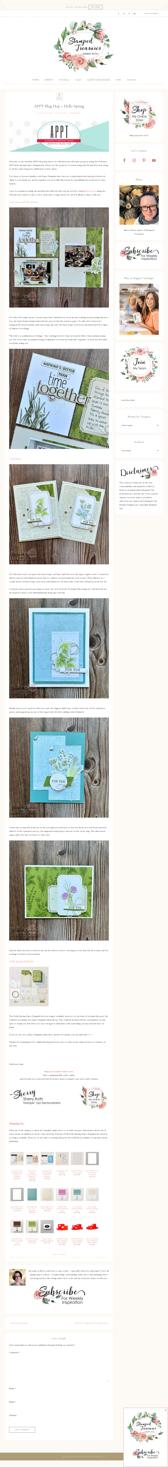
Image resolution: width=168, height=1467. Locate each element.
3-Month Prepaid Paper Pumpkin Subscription (62, 1241)
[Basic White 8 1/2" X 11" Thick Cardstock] (92, 1164)
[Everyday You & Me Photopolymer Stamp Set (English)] (17, 1164)
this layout (91, 191)
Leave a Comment (59, 1254)
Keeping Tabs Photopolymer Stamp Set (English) (47, 1174)
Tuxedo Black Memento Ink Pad (47, 1240)
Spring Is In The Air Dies (62, 1172)
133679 (32, 1212)
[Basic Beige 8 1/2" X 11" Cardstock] (47, 1200)
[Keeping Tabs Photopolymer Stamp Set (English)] (47, 1164)
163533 (47, 1178)
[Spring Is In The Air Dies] (62, 1164)
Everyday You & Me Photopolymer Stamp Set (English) (17, 1174)
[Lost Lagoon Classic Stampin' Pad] (77, 1200)
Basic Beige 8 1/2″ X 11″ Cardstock (47, 1208)
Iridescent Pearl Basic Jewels (77, 1172)
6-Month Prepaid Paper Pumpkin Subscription (77, 1241)
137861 (92, 1244)
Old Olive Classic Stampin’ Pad (32, 1240)
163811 (62, 1212)
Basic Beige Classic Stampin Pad (92, 1208)
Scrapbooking (75, 113)
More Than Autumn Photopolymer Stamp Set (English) (32, 1174)
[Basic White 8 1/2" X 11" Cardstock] (17, 1200)
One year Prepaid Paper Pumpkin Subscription (92, 1241)
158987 (77, 1175)
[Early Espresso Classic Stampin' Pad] (17, 1232)
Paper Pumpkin (61, 113)
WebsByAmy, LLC (98, 1456)
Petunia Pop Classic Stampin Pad (62, 1208)
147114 (17, 1244)
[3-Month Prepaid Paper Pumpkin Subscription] (62, 1232)
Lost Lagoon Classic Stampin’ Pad (77, 1208)
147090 (32, 1243)
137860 (77, 1244)
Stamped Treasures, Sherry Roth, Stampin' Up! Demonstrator (84, 46)
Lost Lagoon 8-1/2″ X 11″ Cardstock (32, 1208)
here (90, 1034)
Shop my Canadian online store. (59, 1071)
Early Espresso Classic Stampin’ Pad (17, 1241)
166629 (17, 1178)
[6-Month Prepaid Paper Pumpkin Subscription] (77, 1232)
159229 (92, 1177)
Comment (14, 1352)
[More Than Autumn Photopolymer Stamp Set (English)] (32, 1164)
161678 (77, 1212)
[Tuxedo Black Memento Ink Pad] (47, 1232)
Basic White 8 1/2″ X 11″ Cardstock (17, 1208)
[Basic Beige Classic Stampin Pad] (92, 1200)
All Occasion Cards (44, 113)
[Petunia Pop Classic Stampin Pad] (62, 1200)
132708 (47, 1243)
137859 (62, 1244)
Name (12, 1388)
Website (13, 1415)
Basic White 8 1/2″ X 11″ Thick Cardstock (92, 1173)
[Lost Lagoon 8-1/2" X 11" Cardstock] (32, 1200)
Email (12, 1402)
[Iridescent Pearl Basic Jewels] (77, 1164)
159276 (17, 1210)
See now (95, 7)
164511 (47, 1210)
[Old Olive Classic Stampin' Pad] (32, 1232)
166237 (62, 1175)
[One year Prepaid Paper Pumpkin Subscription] (92, 1232)
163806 (92, 1212)
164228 (32, 1180)
